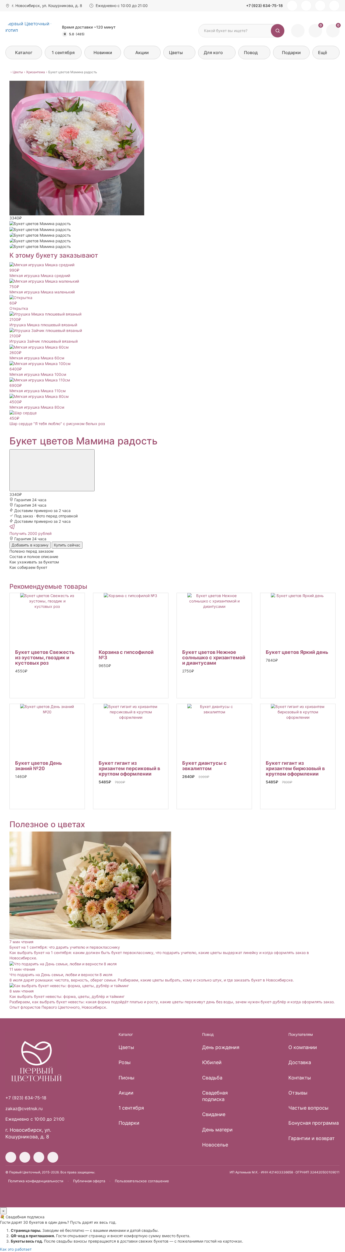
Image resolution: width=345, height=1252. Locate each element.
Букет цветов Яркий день (297, 652)
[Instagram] (292, 5)
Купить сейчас (67, 545)
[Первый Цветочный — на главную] (30, 30)
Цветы (18, 72)
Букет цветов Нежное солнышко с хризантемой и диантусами (213, 657)
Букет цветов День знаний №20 (38, 765)
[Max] (334, 5)
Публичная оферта (89, 1181)
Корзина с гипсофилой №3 (126, 654)
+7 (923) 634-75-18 (264, 5)
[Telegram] (320, 5)
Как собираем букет (28, 567)
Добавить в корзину (30, 545)
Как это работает (16, 1249)
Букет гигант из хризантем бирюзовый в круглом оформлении (295, 768)
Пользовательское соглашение (142, 1181)
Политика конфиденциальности (35, 1181)
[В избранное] (52, 470)
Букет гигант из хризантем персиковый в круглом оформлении (129, 768)
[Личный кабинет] (298, 30)
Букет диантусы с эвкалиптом (204, 765)
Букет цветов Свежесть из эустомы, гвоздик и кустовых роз (45, 657)
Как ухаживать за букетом (34, 562)
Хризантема (35, 72)
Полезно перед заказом (31, 551)
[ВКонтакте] (306, 5)
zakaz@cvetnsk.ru (24, 1108)
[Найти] (277, 30)
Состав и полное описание (33, 556)
